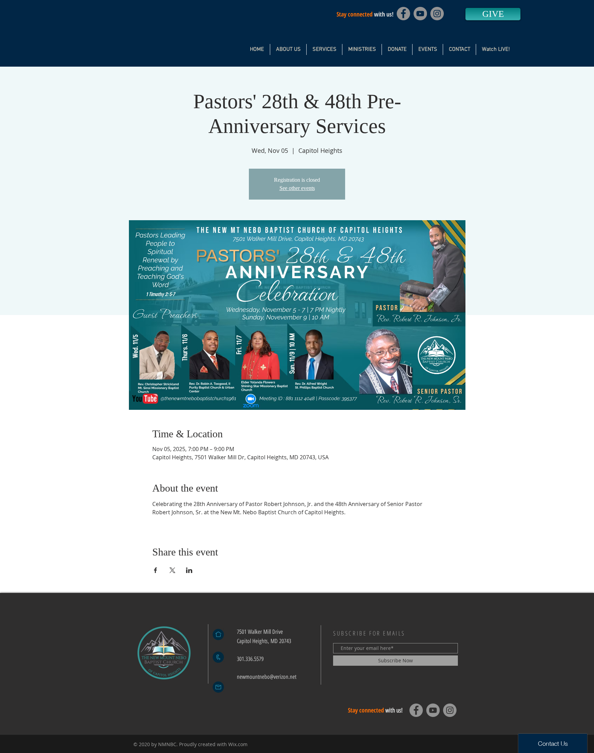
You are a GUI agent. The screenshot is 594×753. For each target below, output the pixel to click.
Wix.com (238, 744)
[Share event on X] (172, 570)
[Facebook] (403, 13)
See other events (297, 188)
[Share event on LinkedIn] (189, 570)
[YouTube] (420, 13)
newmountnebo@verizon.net (266, 676)
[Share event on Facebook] (155, 570)
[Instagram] (437, 13)
